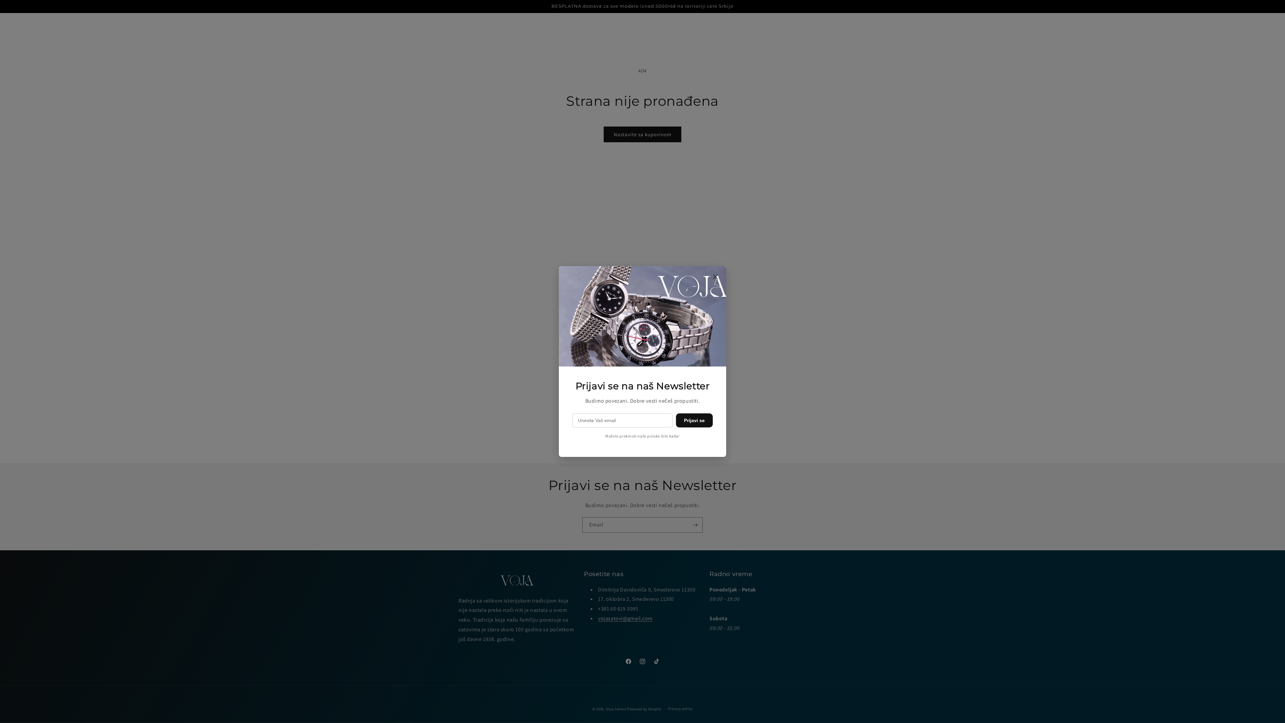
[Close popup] (715, 277)
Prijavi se (694, 420)
